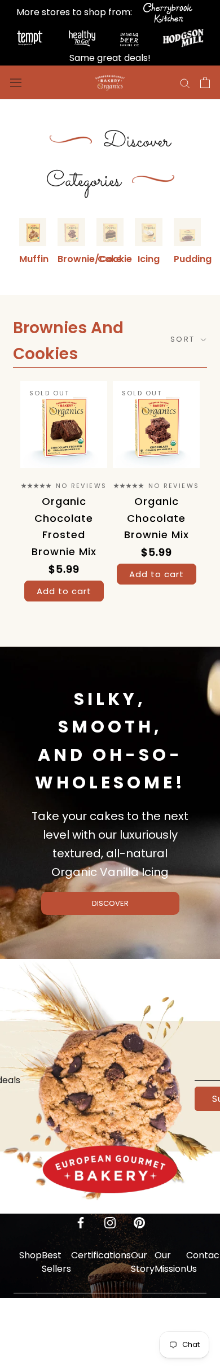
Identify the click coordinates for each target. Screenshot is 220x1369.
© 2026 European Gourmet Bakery (110, 1362)
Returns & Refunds (135, 1323)
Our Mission (170, 1262)
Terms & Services (177, 1323)
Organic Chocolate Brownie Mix (156, 518)
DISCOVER (110, 903)
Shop (30, 1255)
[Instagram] (110, 1222)
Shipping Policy (94, 1323)
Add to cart (64, 591)
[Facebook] (80, 1222)
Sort (184, 339)
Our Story (143, 1262)
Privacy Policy (58, 1323)
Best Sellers (56, 1262)
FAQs (30, 1316)
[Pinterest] (139, 1222)
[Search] (185, 83)
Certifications (101, 1255)
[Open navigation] (15, 82)
